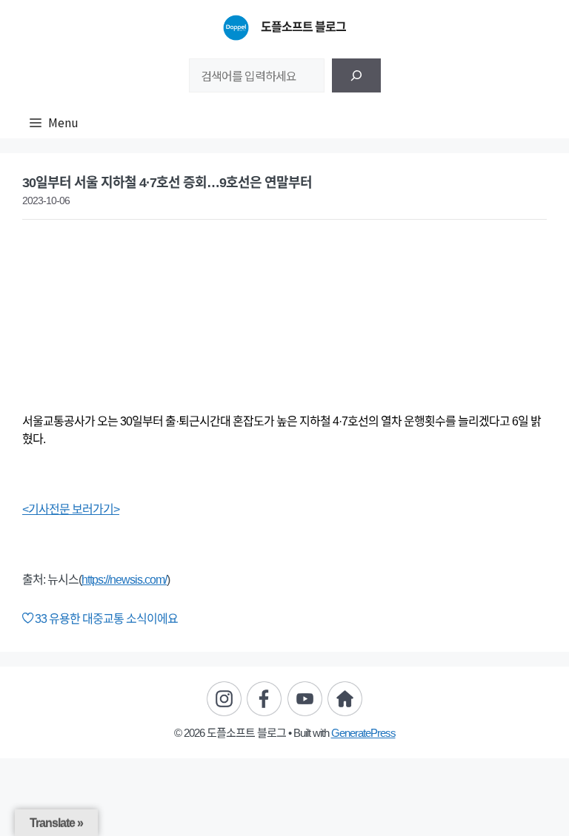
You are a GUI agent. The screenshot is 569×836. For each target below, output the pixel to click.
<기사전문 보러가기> (70, 509)
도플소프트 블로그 (303, 27)
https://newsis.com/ (124, 579)
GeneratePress (363, 733)
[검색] (356, 75)
